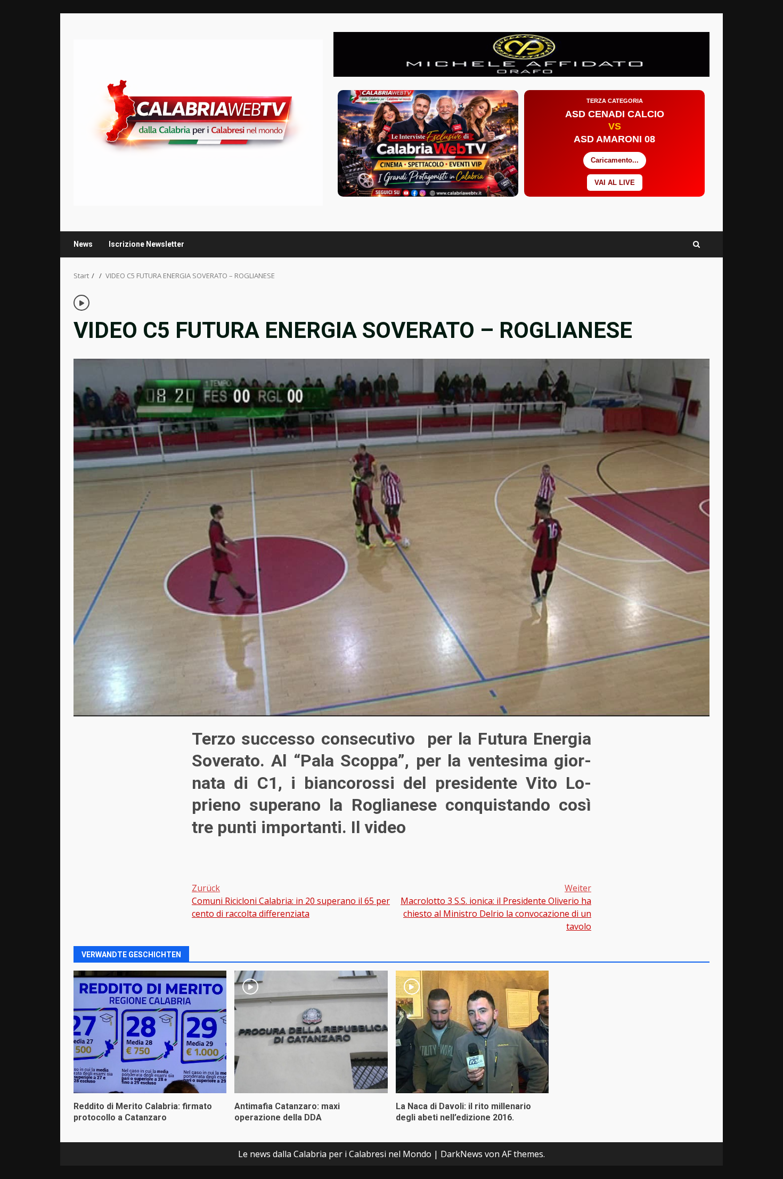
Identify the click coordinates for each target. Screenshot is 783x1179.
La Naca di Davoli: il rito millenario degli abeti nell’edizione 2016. (472, 1032)
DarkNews (462, 1154)
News (83, 244)
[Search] (696, 244)
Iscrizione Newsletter (146, 244)
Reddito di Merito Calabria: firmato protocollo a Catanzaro (150, 1032)
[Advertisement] (521, 53)
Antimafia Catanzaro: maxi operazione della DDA (310, 1032)
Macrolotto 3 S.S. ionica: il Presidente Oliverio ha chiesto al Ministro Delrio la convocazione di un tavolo (496, 907)
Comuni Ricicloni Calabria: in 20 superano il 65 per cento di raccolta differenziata (291, 900)
